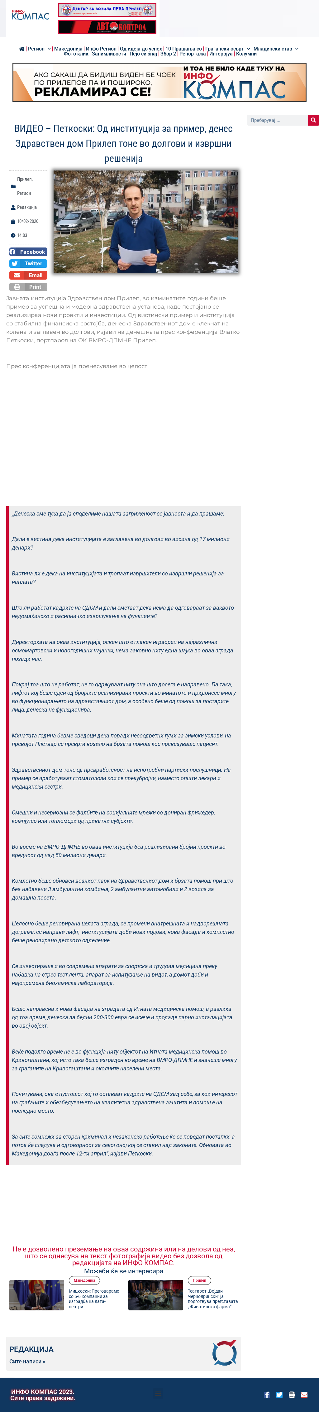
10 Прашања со (183, 48)
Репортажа (192, 53)
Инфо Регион (101, 48)
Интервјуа (221, 53)
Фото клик (76, 53)
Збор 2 (168, 53)
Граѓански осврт (224, 48)
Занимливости (109, 53)
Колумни (246, 53)
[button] (28, 251)
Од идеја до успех (141, 48)
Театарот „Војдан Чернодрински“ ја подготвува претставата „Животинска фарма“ (213, 1299)
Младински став (273, 48)
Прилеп (24, 179)
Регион (36, 48)
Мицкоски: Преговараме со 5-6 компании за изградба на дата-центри (94, 1299)
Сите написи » (27, 1361)
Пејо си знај (143, 53)
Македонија (68, 48)
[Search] (313, 120)
